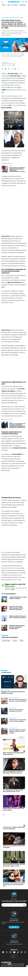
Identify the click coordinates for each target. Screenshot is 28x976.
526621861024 (14, 920)
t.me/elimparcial (14, 942)
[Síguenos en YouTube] (14, 952)
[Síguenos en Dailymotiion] (25, 952)
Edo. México (15, 5)
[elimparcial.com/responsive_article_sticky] (27, 966)
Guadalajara (22, 5)
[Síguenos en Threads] (21, 952)
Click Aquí (14, 927)
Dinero (12, 17)
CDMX (8, 5)
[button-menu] (2, 2)
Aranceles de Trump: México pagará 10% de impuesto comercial (16, 608)
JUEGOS (4, 5)
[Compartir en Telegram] (12, 69)
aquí (13, 589)
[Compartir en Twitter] (9, 69)
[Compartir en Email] (15, 69)
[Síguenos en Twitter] (7, 952)
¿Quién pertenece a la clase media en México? (18, 597)
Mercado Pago (19, 17)
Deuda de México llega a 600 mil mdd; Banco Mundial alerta (17, 627)
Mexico (15, 640)
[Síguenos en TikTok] (18, 952)
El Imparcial (5, 17)
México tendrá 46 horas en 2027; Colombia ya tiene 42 (17, 616)
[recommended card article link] (4, 169)
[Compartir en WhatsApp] (2, 69)
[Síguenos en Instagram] (10, 952)
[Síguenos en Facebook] (3, 952)
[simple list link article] (14, 682)
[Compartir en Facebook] (6, 69)
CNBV (21, 640)
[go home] (14, 962)
